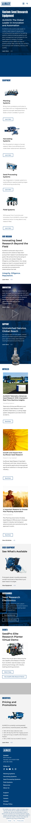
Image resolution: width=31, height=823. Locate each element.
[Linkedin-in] (7, 769)
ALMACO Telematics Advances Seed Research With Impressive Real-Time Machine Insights (15, 398)
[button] (23, 3)
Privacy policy (20, 820)
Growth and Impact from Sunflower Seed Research (13, 454)
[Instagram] (15, 769)
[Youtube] (10, 769)
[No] (28, 815)
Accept (9, 820)
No (14, 820)
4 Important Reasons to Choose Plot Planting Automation (15, 510)
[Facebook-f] (4, 769)
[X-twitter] (13, 769)
